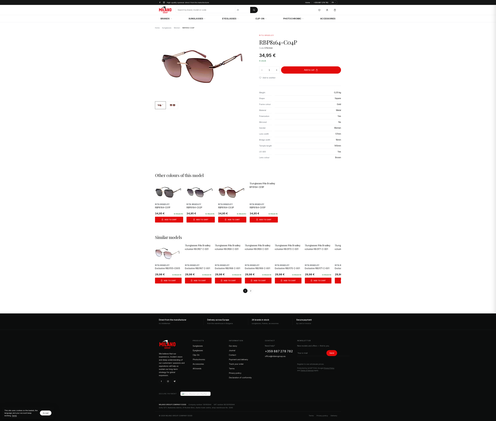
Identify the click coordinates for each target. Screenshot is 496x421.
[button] (267, 77)
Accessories (327, 18)
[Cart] (334, 10)
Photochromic (292, 18)
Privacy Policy (329, 368)
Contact (232, 355)
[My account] (327, 10)
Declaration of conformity (240, 377)
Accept (46, 413)
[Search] (254, 10)
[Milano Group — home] (165, 10)
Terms (14, 416)
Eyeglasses (229, 18)
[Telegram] (174, 381)
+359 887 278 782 (321, 2)
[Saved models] (319, 10)
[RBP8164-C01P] (169, 202)
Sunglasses (196, 18)
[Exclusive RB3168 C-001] (228, 263)
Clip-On (259, 18)
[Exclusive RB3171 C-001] (318, 263)
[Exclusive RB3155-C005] (168, 263)
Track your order (236, 364)
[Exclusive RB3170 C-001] (288, 263)
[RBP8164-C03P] (232, 202)
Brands (165, 18)
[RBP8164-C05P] (264, 202)
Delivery (334, 416)
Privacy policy (235, 373)
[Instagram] (168, 381)
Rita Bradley (266, 35)
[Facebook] (161, 381)
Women (177, 28)
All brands (197, 368)
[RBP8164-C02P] (201, 202)
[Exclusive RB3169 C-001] (258, 263)
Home (307, 2)
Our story (233, 346)
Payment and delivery (238, 359)
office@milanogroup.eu (275, 356)
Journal (232, 350)
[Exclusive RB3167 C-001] (198, 263)
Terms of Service (307, 370)
